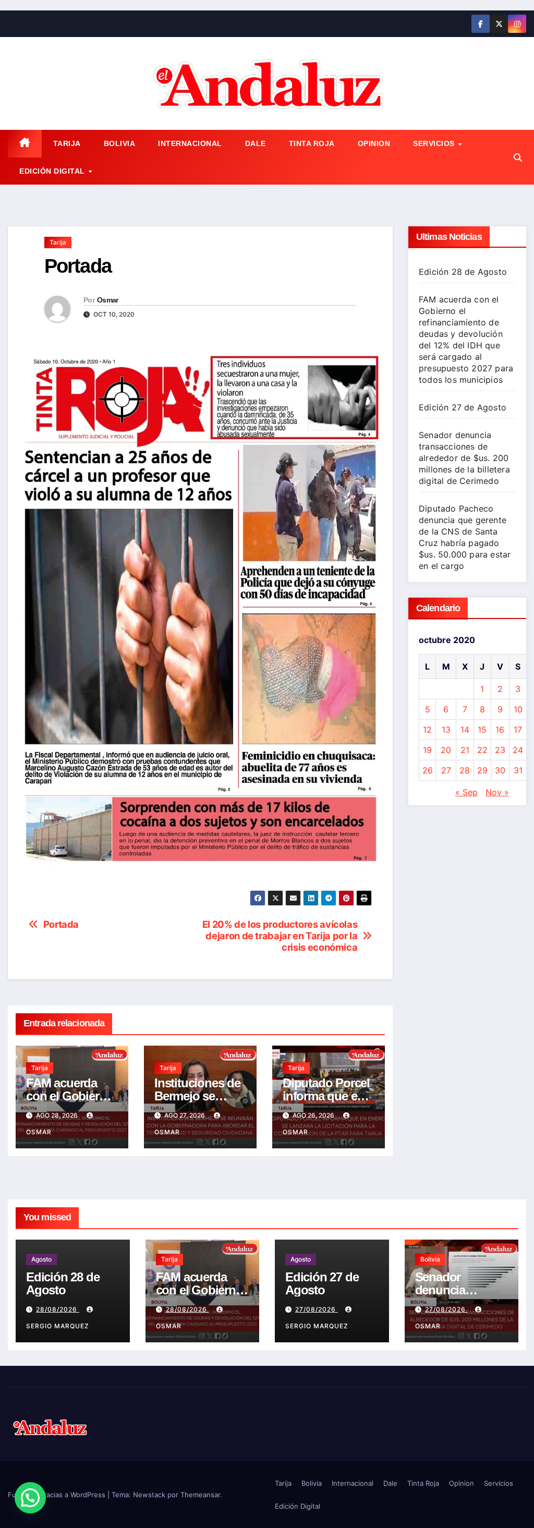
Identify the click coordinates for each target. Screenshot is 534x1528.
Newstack (149, 1494)
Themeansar (200, 1494)
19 (427, 750)
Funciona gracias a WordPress (57, 1494)
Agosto (41, 1259)
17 (518, 729)
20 (446, 750)
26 (427, 770)
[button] (518, 157)
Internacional (190, 143)
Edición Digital (53, 171)
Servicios (435, 143)
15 (482, 729)
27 (446, 770)
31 (518, 770)
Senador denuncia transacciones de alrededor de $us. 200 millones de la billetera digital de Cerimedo (464, 458)
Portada (61, 924)
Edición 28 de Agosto (463, 271)
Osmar (107, 300)
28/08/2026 (57, 1309)
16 (499, 729)
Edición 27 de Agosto (462, 407)
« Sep (466, 792)
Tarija (67, 143)
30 (500, 770)
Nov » (497, 792)
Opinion (374, 143)
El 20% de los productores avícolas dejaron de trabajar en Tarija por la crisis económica (280, 936)
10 (518, 709)
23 (500, 750)
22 (482, 750)
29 (482, 770)
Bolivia (120, 143)
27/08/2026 (316, 1309)
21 (464, 750)
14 (464, 729)
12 (427, 729)
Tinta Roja (312, 143)
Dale (255, 143)
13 (446, 729)
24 (518, 750)
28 (464, 770)
